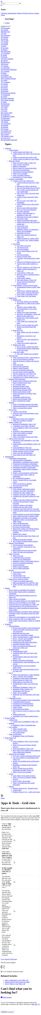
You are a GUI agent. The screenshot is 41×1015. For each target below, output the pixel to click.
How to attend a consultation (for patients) (22, 590)
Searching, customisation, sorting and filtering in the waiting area (28, 315)
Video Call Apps (18, 365)
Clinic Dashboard (22, 228)
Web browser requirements (21, 170)
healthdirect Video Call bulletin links (24, 725)
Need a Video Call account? (21, 781)
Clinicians (4, 13)
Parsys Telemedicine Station (21, 401)
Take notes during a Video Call (26, 280)
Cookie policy (17, 790)
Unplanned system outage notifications (25, 642)
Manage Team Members (16, 543)
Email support (7, 997)
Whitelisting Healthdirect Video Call (24, 687)
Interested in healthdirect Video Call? (24, 424)
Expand (10, 1012)
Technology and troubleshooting (23, 431)
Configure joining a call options (23, 505)
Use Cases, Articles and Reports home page (26, 756)
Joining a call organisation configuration (25, 473)
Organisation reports (19, 572)
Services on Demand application (23, 370)
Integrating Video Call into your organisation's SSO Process (23, 690)
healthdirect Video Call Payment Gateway (26, 561)
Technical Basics (14, 626)
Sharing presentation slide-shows (27, 220)
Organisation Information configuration (25, 464)
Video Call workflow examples (22, 420)
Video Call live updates (20, 730)
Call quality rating (22, 219)
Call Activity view (22, 226)
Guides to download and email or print (25, 157)
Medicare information (19, 166)
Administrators (12, 13)
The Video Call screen (24, 246)
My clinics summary (23, 211)
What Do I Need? (14, 161)
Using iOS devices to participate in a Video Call (24, 604)
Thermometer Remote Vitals (21, 388)
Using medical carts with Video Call (24, 455)
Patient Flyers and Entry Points (18, 579)
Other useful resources (20, 435)
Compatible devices (15, 698)
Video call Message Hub (20, 523)
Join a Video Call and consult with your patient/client (27, 190)
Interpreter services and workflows (27, 217)
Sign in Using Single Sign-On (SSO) (28, 188)
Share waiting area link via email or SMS (26, 516)
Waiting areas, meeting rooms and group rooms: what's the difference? (28, 291)
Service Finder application (21, 568)
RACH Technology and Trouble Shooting (26, 449)
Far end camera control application (23, 372)
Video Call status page (20, 729)
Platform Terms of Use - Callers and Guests (26, 792)
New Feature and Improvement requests (25, 541)
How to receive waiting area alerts (27, 325)
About (3, 15)
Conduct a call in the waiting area (23, 181)
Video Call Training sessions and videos (25, 404)
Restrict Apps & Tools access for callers (17, 982)
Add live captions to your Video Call (28, 267)
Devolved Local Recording (21, 527)
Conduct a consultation (16, 179)
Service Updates (34, 13)
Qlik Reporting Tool (19, 575)
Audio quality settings (23, 278)
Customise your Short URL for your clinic (26, 509)
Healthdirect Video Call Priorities (23, 736)
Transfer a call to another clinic (26, 307)
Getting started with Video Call (22, 152)
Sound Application (18, 565)
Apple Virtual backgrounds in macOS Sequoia (26, 282)
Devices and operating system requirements (26, 628)
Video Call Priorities (15, 734)
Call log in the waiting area (21, 525)
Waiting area (13, 298)
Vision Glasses (17, 707)
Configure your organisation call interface (26, 465)
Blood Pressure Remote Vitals (22, 390)
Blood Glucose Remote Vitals (22, 399)
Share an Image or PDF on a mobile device (22, 619)
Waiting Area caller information (26, 312)
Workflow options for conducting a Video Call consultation (28, 230)
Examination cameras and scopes (23, 705)
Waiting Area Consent (20, 534)
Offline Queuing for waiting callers (28, 238)
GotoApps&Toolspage (9, 959)
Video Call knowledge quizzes (22, 408)
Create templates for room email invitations (26, 514)
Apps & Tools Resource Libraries (23, 359)
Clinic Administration (15, 487)
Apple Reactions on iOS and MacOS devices (23, 606)
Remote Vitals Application (17, 379)
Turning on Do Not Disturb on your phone (22, 602)
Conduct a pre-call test (20, 411)
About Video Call (10, 738)
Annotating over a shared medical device (25, 377)
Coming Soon (13, 720)
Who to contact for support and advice (25, 168)
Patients (19, 13)
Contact (7, 23)
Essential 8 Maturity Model (21, 644)
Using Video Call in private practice (24, 776)
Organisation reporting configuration (24, 467)
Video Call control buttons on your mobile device (24, 601)
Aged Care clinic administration (23, 453)
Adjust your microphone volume (23, 635)
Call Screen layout (22, 247)
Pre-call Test (13, 410)
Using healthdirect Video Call (22, 447)
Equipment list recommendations (23, 172)
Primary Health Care (15, 422)
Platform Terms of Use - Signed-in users (25, 788)
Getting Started (13, 150)
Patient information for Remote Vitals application (24, 612)
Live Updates (13, 727)
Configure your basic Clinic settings (24, 494)
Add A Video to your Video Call (15, 984)
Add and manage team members (23, 545)
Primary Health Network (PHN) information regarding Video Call (23, 769)
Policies (11, 786)
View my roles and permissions (26, 210)
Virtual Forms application (21, 366)
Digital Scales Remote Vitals (22, 392)
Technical (25, 13)
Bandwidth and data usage (21, 633)
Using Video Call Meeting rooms (27, 294)
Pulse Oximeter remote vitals (22, 383)
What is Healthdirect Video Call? (23, 749)
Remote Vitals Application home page (25, 381)
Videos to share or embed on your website (26, 159)
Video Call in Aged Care (16, 438)
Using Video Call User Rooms (26, 296)
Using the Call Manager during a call (28, 262)
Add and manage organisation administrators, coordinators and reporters (26, 461)
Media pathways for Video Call (22, 682)
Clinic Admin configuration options (24, 489)
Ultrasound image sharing (21, 709)
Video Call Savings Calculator (22, 484)
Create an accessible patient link (27, 343)
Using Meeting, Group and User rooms (25, 285)
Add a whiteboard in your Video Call (16, 980)
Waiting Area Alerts (19, 345)
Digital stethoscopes (19, 714)
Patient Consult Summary (21, 368)
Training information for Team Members (25, 406)
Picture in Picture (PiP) (24, 256)
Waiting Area (17, 300)
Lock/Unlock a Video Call (25, 273)
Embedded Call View (23, 233)
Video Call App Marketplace (22, 559)
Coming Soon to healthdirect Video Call (25, 721)
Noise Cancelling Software (21, 175)
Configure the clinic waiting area (23, 493)
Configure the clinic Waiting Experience (25, 500)
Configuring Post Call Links (21, 557)
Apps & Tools (13, 356)
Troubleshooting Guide (20, 651)
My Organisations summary (21, 478)
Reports (11, 570)
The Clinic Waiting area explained (27, 301)
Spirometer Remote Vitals (21, 386)
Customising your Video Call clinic (24, 426)
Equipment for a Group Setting (22, 177)
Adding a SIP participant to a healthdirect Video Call (26, 214)
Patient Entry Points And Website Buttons (26, 529)
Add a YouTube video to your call (23, 375)
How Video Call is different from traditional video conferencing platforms (26, 751)
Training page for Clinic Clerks (22, 507)
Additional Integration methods (22, 539)
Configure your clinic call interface (24, 491)
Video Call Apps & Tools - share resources (26, 357)
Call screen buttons (23, 249)
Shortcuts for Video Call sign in (27, 186)
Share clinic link (18, 330)
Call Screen (16, 244)
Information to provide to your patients (25, 518)
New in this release (19, 732)
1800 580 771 (35, 1004)
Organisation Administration (17, 458)
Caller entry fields (18, 352)
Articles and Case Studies (17, 754)
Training (11, 402)
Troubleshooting (14, 649)
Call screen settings (23, 255)
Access (11, 774)
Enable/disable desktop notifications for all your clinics (28, 349)
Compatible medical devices (21, 397)
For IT (11, 673)
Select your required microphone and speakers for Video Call (24, 647)
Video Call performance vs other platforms (26, 637)
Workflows (12, 417)
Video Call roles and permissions (23, 552)
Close (3, 1012)
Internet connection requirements (23, 660)
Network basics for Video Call (22, 680)
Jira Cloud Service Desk (20, 485)
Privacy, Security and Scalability (23, 639)
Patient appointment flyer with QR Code (25, 583)
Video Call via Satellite (20, 173)
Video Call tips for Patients (17, 599)
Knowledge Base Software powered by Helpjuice (20, 1009)
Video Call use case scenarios (22, 772)
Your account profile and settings (27, 208)
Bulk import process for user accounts (24, 550)
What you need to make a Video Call (24, 163)
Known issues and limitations (22, 640)
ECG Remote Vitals (19, 384)
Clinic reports (17, 574)
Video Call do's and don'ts (21, 164)
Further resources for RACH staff (23, 451)
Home (3, 798)
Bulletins (11, 723)
